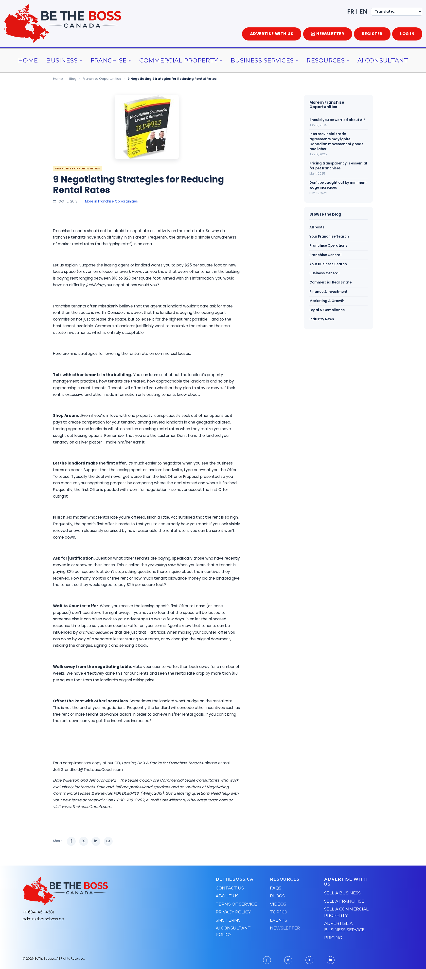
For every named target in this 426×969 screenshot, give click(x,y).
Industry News (321, 319)
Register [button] (372, 34)
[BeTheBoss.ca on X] (288, 960)
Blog (72, 78)
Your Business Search (328, 264)
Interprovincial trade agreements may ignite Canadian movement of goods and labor (336, 141)
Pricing (333, 937)
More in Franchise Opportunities (111, 201)
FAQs (275, 888)
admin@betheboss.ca (43, 919)
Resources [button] (325, 60)
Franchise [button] (108, 60)
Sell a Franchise (344, 901)
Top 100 (278, 911)
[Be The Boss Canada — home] (96, 891)
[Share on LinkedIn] (95, 841)
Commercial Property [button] (178, 60)
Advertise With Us (272, 34)
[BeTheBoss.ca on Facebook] (267, 960)
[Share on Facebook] (71, 841)
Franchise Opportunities (102, 78)
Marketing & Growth (326, 301)
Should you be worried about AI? (337, 120)
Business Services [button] (262, 60)
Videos (278, 904)
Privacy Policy (233, 911)
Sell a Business (342, 892)
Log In (407, 34)
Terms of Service (236, 904)
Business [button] (61, 60)
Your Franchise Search (329, 236)
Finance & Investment (328, 291)
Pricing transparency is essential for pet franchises (338, 166)
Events (278, 920)
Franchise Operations (328, 245)
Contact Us (230, 888)
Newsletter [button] (330, 34)
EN (363, 11)
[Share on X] (83, 841)
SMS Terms (228, 920)
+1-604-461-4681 (38, 912)
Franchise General (325, 255)
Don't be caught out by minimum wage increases (338, 185)
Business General (324, 273)
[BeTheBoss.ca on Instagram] (309, 960)
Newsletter (285, 928)
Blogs (277, 895)
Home (28, 60)
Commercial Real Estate (330, 282)
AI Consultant (382, 60)
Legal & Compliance (327, 310)
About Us (227, 895)
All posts (316, 227)
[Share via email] (108, 841)
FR (350, 11)
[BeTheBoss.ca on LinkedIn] (331, 960)
